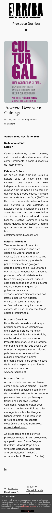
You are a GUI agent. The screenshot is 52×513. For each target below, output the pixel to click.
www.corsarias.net (15, 372)
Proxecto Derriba (26, 24)
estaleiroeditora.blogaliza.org (21, 234)
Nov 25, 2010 (10, 119)
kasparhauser (31, 119)
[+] (6, 469)
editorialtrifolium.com (16, 312)
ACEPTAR (27, 511)
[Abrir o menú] (26, 30)
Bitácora (11, 123)
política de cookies (28, 506)
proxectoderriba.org (15, 427)
